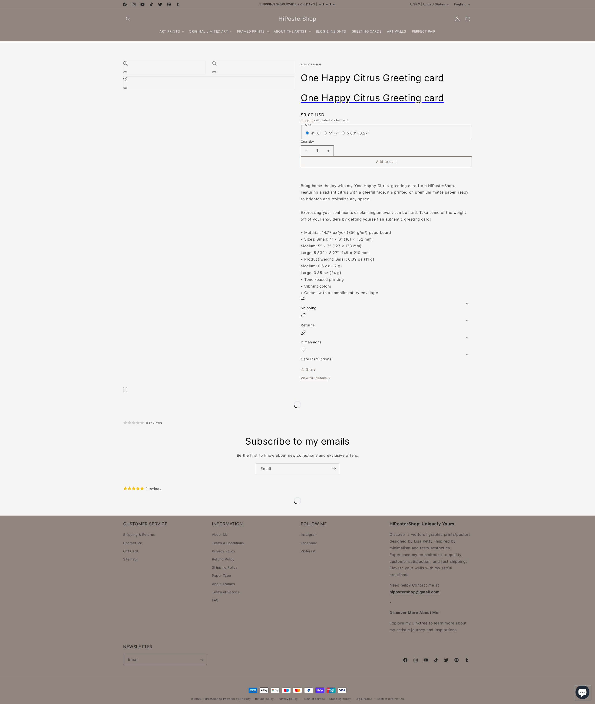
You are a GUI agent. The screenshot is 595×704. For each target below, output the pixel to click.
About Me (220, 535)
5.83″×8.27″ (358, 133)
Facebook (309, 543)
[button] (128, 19)
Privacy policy (288, 698)
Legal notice (364, 698)
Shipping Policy (225, 568)
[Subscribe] (334, 468)
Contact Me (132, 543)
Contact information (390, 698)
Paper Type (221, 576)
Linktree (420, 623)
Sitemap (130, 559)
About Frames (223, 584)
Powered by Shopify (237, 699)
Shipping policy (340, 698)
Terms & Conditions (228, 543)
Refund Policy (223, 559)
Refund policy (264, 698)
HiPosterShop (212, 699)
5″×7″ (335, 133)
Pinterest (308, 551)
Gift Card (130, 551)
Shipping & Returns (139, 535)
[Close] (125, 389)
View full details (314, 378)
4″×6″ (317, 133)
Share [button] (311, 369)
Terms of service (313, 698)
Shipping (307, 120)
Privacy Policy (223, 551)
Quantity (307, 141)
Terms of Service (226, 592)
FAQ (215, 600)
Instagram (309, 535)
